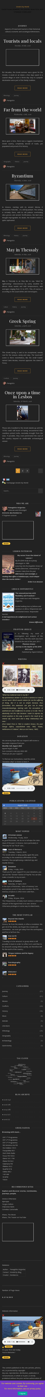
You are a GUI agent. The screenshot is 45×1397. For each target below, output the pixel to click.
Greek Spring (22, 321)
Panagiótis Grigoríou (17, 1269)
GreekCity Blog (15, 1272)
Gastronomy (7, 1045)
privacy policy (35, 1388)
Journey (16, 95)
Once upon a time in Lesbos (22, 394)
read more (22, 88)
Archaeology (6, 1041)
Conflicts (6, 378)
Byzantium (22, 176)
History (17, 162)
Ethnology (7, 95)
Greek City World (22, 7)
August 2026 (22, 805)
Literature (6, 1026)
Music (4, 1016)
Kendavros (14, 1275)
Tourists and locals (22, 41)
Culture (6, 307)
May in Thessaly (22, 249)
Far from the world (23, 109)
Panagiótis (11, 100)
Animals (5, 1021)
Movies (5, 1001)
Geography (7, 162)
